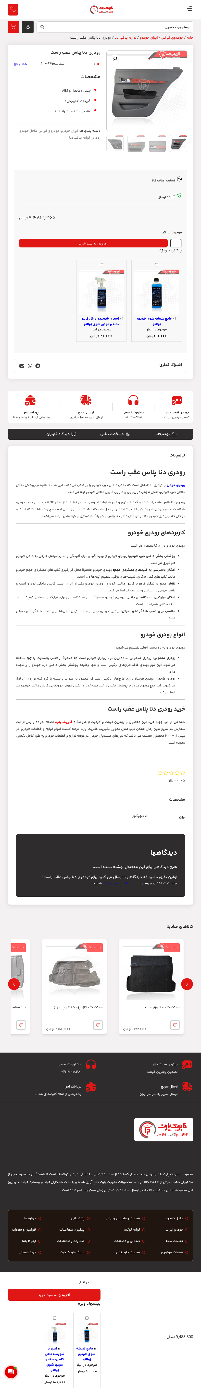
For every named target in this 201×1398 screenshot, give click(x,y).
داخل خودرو (28, 131)
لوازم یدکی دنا (125, 38)
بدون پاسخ (20, 64)
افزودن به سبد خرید (93, 243)
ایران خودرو (149, 38)
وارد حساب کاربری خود (122, 883)
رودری (95, 138)
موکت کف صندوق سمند (162, 1007)
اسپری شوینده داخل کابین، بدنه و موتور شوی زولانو (99, 321)
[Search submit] (42, 27)
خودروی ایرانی (172, 38)
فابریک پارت (63, 722)
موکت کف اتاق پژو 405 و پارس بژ (78, 1007)
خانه (190, 38)
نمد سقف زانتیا (15, 1007)
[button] (114, 58)
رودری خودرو (175, 485)
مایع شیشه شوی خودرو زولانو (154, 321)
